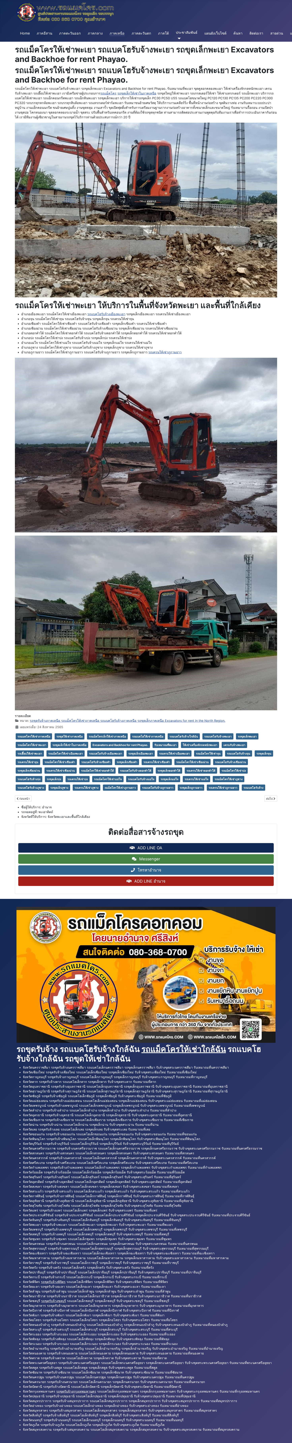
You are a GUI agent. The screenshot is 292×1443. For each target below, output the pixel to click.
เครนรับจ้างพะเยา (234, 745)
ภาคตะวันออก (70, 33)
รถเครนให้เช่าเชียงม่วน (60, 770)
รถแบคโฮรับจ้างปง (29, 779)
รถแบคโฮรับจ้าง (253, 787)
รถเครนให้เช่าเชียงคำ (156, 762)
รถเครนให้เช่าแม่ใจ (196, 779)
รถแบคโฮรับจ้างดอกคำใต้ (135, 770)
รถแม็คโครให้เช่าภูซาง (229, 779)
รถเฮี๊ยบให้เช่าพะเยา (29, 753)
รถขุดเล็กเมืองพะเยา (140, 753)
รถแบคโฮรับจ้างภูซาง (30, 787)
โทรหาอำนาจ (148, 870)
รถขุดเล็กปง (54, 779)
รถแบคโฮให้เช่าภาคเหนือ (147, 736)
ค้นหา (238, 33)
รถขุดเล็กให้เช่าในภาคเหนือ (136, 93)
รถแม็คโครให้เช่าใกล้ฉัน (183, 1049)
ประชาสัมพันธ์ (186, 32)
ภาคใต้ (163, 33)
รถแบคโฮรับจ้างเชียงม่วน (230, 762)
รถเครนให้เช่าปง (77, 779)
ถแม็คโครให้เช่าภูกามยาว (120, 787)
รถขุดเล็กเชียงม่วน (28, 770)
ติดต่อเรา (256, 33)
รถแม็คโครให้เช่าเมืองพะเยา (65, 753)
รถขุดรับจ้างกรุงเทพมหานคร (76, 1391)
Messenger (149, 859)
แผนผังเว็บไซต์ (215, 33)
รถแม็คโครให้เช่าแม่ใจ (108, 779)
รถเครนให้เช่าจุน (27, 762)
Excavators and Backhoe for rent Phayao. (120, 745)
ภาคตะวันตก (141, 33)
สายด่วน (276, 33)
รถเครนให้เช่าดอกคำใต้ (201, 770)
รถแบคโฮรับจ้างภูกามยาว (157, 787)
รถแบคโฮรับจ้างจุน (238, 753)
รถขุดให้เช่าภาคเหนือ (69, 736)
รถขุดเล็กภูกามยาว (191, 787)
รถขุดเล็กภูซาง (59, 787)
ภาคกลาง (95, 33)
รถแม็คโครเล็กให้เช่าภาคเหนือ (107, 736)
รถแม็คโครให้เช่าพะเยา (31, 745)
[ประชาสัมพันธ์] (178, 38)
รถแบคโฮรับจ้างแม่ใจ (141, 779)
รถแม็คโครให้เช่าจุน (208, 753)
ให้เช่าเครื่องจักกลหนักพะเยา (200, 745)
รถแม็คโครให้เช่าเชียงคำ (59, 762)
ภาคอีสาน (44, 33)
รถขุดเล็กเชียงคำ (127, 762)
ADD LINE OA (149, 847)
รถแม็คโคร (108, 93)
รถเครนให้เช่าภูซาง (86, 787)
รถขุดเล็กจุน (263, 753)
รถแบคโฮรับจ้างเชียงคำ (95, 762)
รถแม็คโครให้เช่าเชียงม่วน (192, 762)
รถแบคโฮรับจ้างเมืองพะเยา (106, 314)
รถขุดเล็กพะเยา (247, 736)
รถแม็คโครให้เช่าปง (233, 770)
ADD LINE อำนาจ (149, 881)
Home (25, 33)
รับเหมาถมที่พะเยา (165, 745)
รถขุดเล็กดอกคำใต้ (169, 770)
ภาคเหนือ (117, 33)
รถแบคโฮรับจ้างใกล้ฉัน (183, 736)
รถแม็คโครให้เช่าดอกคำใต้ (97, 770)
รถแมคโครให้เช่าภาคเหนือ (33, 736)
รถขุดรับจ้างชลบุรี (53, 1301)
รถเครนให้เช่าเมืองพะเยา (174, 753)
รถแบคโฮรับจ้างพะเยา (218, 736)
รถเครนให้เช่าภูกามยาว (165, 352)
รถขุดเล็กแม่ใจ (169, 779)
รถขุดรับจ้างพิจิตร (53, 1282)
